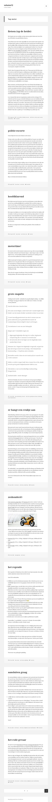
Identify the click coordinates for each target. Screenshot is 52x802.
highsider (27, 613)
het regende (15, 567)
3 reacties (28, 184)
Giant (24, 93)
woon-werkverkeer (12, 397)
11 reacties (17, 118)
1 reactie (31, 234)
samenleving (18, 396)
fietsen (32, 117)
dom (22, 781)
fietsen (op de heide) (19, 31)
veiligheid (26, 727)
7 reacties (32, 660)
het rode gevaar (17, 739)
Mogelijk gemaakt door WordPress (15, 799)
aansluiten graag (17, 672)
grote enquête (16, 293)
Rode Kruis (20, 744)
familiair (23, 117)
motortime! (14, 246)
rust (26, 234)
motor (35, 117)
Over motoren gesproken (14, 502)
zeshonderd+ (15, 497)
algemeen (18, 555)
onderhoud (26, 485)
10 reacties (40, 727)
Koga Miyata (13, 91)
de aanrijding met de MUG (20, 50)
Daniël (17, 438)
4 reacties (32, 485)
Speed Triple (11, 507)
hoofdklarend (16, 196)
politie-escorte (16, 130)
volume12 (8, 5)
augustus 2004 (20, 90)
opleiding (26, 660)
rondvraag (40, 396)
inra (17, 300)
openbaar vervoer (33, 396)
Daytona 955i (11, 538)
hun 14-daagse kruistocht (31, 744)
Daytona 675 (26, 502)
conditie (20, 117)
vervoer (27, 117)
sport (38, 117)
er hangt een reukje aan (21, 409)
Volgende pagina (46, 791)
